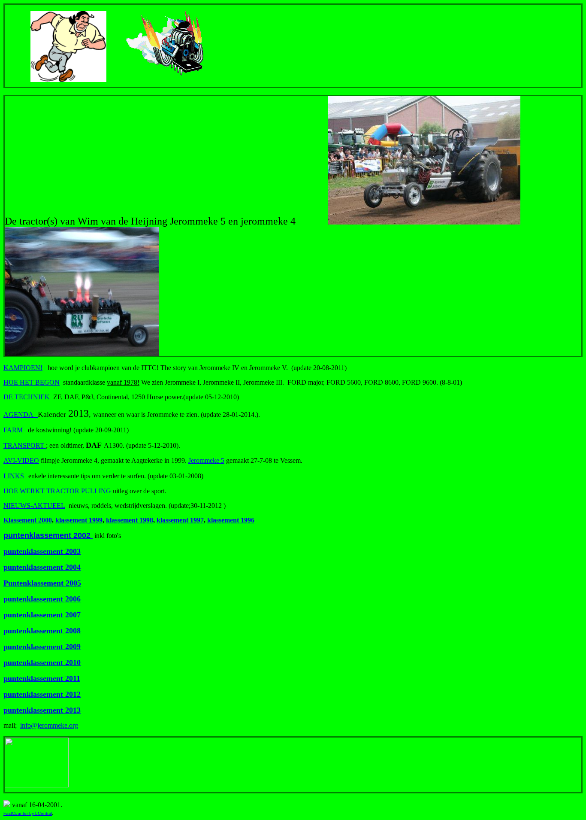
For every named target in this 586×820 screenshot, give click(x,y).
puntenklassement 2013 (42, 710)
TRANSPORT (24, 445)
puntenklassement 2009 (42, 646)
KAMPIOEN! (22, 367)
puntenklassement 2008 (42, 630)
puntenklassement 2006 (42, 599)
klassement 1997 (180, 520)
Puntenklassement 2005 (42, 583)
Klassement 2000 (27, 520)
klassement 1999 (79, 520)
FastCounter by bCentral (27, 813)
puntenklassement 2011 (41, 678)
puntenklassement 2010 (42, 662)
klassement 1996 (230, 520)
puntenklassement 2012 (42, 694)
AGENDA (18, 414)
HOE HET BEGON (31, 382)
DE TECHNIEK (26, 397)
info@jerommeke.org (49, 725)
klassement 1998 (129, 520)
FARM (13, 430)
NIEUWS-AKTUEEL (34, 505)
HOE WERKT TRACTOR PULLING (57, 491)
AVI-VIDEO (21, 460)
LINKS (13, 476)
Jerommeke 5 (206, 460)
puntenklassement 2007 (42, 614)
